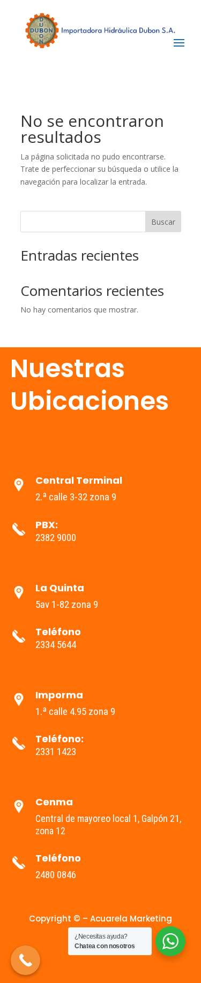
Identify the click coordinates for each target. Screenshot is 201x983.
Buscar (163, 222)
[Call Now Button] (25, 960)
